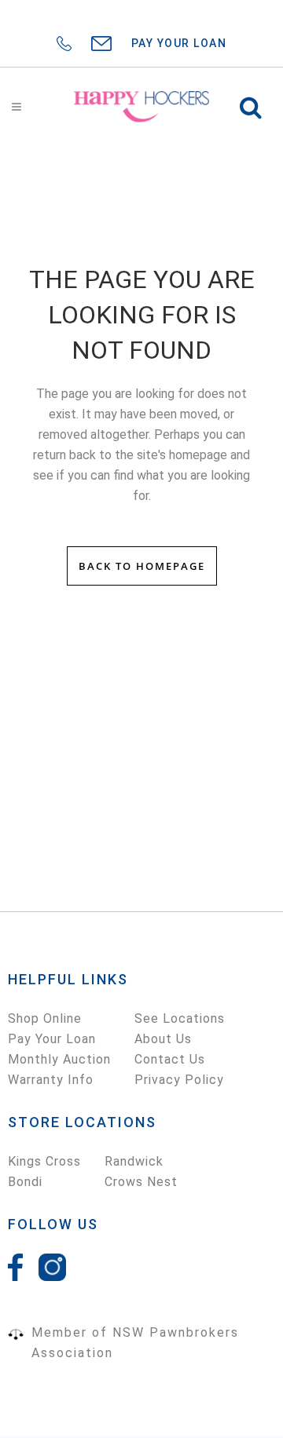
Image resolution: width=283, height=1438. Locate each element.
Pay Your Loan (52, 1038)
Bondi (25, 1181)
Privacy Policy (179, 1079)
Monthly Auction (59, 1059)
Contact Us (169, 1059)
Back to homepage (142, 566)
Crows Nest (141, 1181)
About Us (163, 1038)
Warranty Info (51, 1079)
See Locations (179, 1018)
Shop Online (45, 1018)
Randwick (134, 1161)
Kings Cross (44, 1161)
